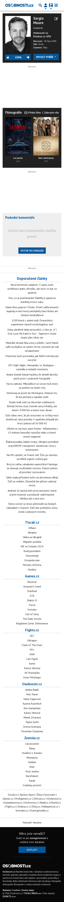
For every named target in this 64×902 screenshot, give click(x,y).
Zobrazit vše (51, 112)
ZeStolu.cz (39, 798)
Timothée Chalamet (32, 731)
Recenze (32, 581)
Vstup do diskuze (32, 250)
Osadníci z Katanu (32, 753)
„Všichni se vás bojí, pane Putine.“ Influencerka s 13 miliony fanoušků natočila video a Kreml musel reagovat (32, 432)
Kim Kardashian (32, 708)
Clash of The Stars (32, 645)
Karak (32, 780)
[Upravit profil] (56, 19)
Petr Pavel (32, 694)
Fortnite (32, 609)
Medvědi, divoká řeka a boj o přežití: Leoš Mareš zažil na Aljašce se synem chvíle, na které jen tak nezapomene (32, 346)
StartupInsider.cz (39, 810)
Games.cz (32, 576)
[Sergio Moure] (18, 34)
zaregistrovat (38, 838)
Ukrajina (32, 532)
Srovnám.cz (22, 810)
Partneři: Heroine (32, 822)
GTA (32, 595)
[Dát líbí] (10, 57)
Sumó (32, 663)
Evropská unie (32, 560)
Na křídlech (32, 776)
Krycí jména (32, 771)
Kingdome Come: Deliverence (32, 623)
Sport (32, 794)
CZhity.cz (35, 806)
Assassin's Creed (32, 586)
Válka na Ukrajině (32, 537)
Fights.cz (32, 630)
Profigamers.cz (23, 798)
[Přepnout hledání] (40, 5)
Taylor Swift (32, 722)
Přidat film (34, 112)
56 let (40, 44)
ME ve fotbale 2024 (32, 546)
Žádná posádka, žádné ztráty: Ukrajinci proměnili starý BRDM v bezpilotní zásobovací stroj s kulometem (32, 445)
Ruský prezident (32, 551)
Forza (32, 605)
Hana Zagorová (32, 699)
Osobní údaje (27, 890)
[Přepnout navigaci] (45, 5)
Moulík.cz (55, 802)
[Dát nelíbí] (26, 57)
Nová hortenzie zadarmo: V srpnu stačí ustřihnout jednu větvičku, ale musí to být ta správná (32, 288)
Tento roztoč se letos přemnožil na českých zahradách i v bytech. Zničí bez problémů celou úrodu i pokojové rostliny (32, 507)
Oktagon (32, 640)
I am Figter (32, 658)
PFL (32, 649)
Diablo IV (32, 600)
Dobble (32, 762)
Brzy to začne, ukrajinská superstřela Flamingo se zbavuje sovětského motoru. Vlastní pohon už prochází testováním (32, 468)
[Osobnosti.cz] (19, 5)
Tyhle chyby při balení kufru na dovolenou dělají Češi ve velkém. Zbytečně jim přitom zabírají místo (32, 481)
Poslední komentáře (20, 217)
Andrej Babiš (32, 689)
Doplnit (32, 849)
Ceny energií (32, 555)
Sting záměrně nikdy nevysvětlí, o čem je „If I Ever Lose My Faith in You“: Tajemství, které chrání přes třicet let (32, 333)
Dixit (32, 766)
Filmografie (13, 112)
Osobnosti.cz (32, 684)
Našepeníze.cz (50, 806)
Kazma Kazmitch (32, 703)
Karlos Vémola (32, 668)
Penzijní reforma (32, 564)
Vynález (32, 569)
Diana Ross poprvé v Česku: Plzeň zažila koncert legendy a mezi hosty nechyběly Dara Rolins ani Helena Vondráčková (32, 311)
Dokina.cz (23, 806)
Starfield (32, 591)
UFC (32, 635)
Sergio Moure (38, 20)
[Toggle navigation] (56, 5)
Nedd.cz (44, 802)
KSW (32, 654)
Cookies (16, 890)
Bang (32, 748)
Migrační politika (32, 541)
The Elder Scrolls (32, 618)
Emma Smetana (32, 726)
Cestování (49, 794)
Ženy (39, 794)
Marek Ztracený (32, 717)
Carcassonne (32, 743)
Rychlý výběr (45, 57)
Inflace (32, 528)
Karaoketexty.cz (13, 802)
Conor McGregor (32, 677)
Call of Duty (32, 614)
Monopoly (32, 757)
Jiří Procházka (32, 672)
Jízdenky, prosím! (32, 785)
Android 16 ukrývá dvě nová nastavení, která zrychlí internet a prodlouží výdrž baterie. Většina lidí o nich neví (32, 494)
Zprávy (23, 794)
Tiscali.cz (32, 522)
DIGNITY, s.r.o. (9, 896)
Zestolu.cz (32, 738)
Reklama (7, 890)
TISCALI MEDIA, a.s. (32, 893)
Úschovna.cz (31, 802)
